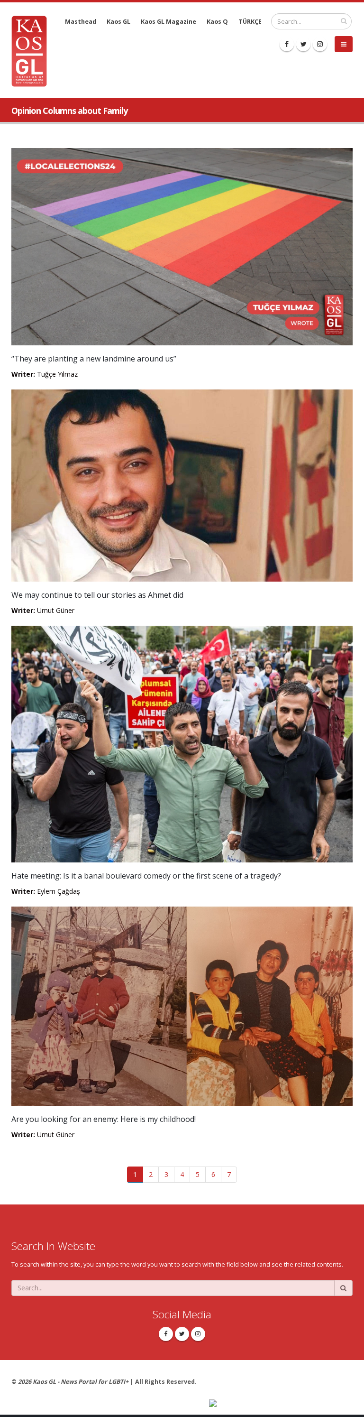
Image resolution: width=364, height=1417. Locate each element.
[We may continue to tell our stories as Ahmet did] (182, 485)
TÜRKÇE (250, 22)
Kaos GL (118, 22)
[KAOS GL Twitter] (303, 44)
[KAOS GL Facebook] (287, 44)
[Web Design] (281, 1404)
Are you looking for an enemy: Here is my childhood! (103, 1119)
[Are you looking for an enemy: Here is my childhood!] (182, 1005)
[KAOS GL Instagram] (320, 44)
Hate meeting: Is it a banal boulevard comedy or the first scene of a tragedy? (146, 876)
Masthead (80, 22)
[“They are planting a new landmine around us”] (182, 245)
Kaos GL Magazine (168, 22)
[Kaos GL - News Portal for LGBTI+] (32, 50)
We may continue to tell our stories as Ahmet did (97, 595)
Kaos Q (217, 22)
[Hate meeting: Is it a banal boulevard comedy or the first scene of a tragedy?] (182, 743)
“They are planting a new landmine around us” (93, 358)
